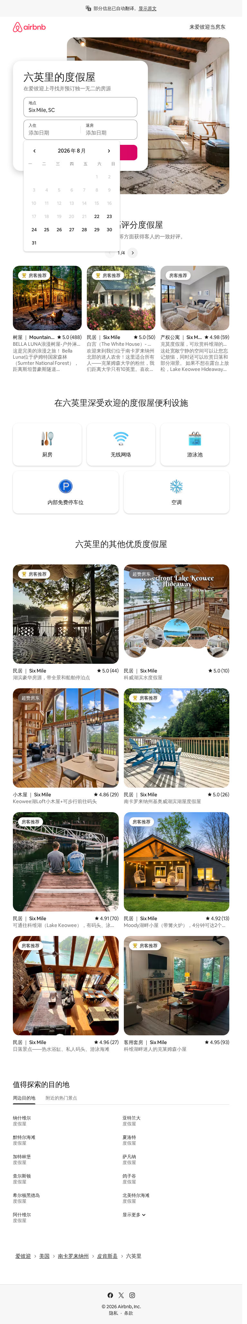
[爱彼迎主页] (29, 27)
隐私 (113, 1313)
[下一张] (132, 253)
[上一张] (110, 253)
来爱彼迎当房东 (207, 27)
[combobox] (80, 110)
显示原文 (148, 8)
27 (71, 230)
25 (46, 230)
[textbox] (52, 132)
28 (84, 230)
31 (34, 243)
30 (109, 230)
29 (96, 230)
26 (59, 230)
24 (34, 230)
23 (109, 216)
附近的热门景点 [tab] (61, 1098)
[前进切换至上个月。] (35, 151)
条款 (128, 1313)
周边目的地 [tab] (24, 1098)
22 (96, 216)
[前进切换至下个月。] (109, 151)
